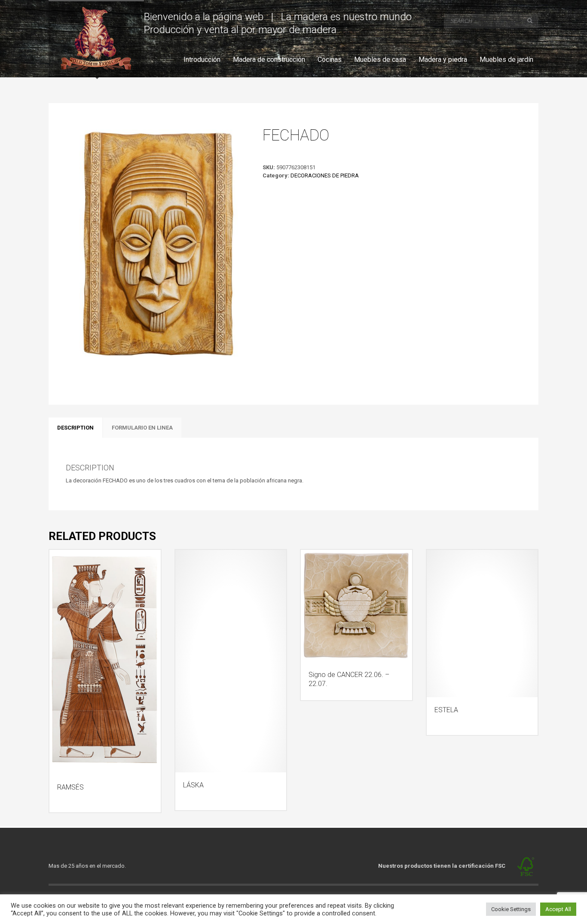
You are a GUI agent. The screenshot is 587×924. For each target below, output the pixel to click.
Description (75, 427)
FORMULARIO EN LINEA (142, 427)
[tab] (75, 428)
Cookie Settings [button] (511, 909)
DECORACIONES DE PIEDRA (324, 175)
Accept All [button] (558, 909)
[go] (530, 21)
